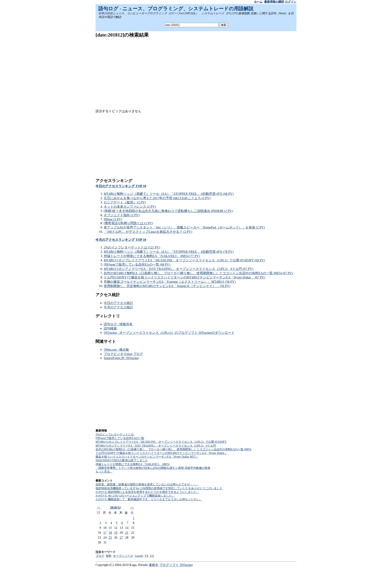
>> (132, 507)
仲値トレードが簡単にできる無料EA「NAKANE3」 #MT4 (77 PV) (152, 256)
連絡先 (153, 565)
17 (105, 532)
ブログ (100, 555)
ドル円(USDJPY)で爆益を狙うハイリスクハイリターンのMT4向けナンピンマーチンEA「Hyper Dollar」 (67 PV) (184, 277)
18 (110, 532)
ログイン (290, 1)
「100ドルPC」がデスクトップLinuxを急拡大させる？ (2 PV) (148, 231)
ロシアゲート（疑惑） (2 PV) (125, 202)
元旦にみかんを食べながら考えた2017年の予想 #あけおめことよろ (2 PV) (157, 198)
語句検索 (110, 328)
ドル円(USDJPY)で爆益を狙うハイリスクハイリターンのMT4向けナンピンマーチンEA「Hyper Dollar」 (161, 453)
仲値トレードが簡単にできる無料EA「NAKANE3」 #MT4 (132, 464)
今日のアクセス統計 (118, 303)
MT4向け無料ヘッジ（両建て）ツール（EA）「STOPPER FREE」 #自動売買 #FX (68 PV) (169, 193)
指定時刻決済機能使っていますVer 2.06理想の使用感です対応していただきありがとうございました (159, 488)
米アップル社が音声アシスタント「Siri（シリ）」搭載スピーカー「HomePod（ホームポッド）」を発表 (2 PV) (184, 227)
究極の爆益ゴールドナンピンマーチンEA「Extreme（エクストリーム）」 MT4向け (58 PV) (170, 281)
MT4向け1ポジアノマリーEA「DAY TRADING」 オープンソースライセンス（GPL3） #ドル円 (156, 445)
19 (115, 532)
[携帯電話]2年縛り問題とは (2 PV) (128, 223)
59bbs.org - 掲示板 (116, 349)
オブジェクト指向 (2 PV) (121, 215)
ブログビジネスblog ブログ (123, 354)
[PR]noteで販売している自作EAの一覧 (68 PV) (137, 264)
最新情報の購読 (274, 1)
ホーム (258, 1)
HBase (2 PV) (113, 219)
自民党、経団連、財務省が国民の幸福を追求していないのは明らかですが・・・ (147, 484)
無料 (108, 555)
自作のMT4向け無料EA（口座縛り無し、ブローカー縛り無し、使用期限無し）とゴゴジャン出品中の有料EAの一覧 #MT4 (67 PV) (198, 273)
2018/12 (115, 507)
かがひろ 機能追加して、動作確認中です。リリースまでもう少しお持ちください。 (149, 499)
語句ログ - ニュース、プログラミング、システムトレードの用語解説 (176, 8)
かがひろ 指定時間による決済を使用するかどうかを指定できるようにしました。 (147, 492)
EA (152, 555)
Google (139, 555)
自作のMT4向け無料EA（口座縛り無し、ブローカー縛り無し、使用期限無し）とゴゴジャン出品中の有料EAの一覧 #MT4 (173, 449)
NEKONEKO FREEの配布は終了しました (122, 460)
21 (126, 532)
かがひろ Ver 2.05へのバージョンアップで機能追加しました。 (135, 495)
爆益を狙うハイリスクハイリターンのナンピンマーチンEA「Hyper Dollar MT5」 (147, 456)
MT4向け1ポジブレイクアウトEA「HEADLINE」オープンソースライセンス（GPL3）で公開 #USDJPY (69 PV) (184, 260)
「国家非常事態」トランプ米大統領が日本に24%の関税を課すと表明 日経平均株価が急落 (153, 467)
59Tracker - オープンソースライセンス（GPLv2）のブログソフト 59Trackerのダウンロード (169, 332)
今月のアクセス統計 (118, 307)
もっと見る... (104, 471)
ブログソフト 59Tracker (176, 565)
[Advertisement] (196, 70)
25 (110, 537)
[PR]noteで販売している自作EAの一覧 (120, 438)
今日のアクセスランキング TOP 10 (121, 186)
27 (121, 537)
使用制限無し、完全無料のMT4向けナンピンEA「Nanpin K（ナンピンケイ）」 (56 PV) (167, 286)
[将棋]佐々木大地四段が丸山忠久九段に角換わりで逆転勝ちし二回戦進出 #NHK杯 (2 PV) (168, 211)
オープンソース (123, 555)
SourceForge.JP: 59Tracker (121, 358)
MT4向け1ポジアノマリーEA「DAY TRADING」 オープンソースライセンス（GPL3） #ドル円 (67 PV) (178, 269)
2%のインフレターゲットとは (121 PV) (132, 247)
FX (146, 555)
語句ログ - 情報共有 (118, 324)
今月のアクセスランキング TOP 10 (121, 239)
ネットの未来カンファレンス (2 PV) (130, 206)
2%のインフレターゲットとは (115, 434)
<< (98, 507)
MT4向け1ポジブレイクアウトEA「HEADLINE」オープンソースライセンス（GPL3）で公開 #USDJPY (161, 441)
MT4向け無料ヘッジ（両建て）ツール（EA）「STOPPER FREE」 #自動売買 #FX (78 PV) (169, 251)
